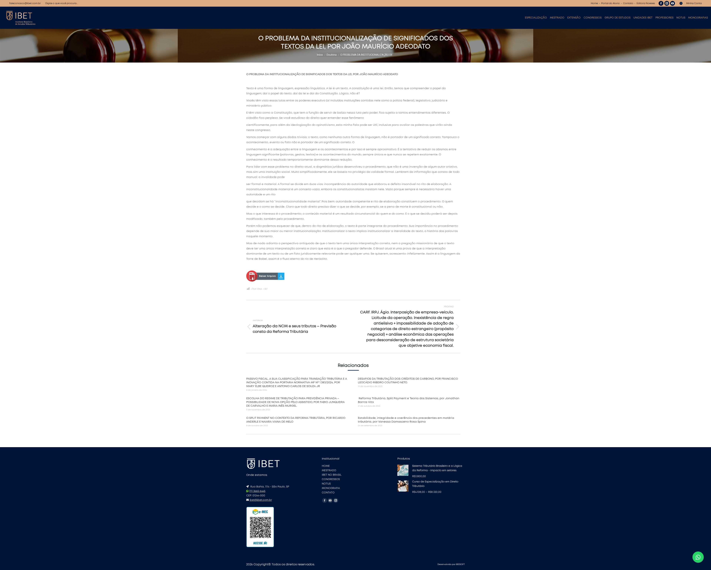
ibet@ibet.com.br (261, 500)
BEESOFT (460, 564)
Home (594, 3)
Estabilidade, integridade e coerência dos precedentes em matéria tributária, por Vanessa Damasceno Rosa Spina (406, 420)
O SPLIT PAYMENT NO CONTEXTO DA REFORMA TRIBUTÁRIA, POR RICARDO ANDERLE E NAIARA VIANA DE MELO (295, 420)
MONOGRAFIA (331, 488)
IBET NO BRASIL (331, 475)
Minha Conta (694, 3)
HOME (326, 466)
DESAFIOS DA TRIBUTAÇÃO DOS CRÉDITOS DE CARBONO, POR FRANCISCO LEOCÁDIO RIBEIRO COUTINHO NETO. (408, 380)
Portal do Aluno (610, 3)
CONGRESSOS (331, 479)
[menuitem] (536, 18)
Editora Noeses (646, 3)
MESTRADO (329, 470)
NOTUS (326, 483)
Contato (628, 3)
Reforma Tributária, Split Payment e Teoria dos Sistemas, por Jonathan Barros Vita (408, 400)
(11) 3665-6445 (257, 491)
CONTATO (328, 492)
